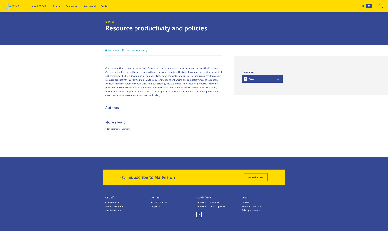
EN (369, 5)
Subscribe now (256, 177)
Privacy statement (251, 210)
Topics (56, 6)
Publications (72, 6)
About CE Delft (39, 6)
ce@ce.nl (155, 206)
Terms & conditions (252, 206)
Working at (90, 6)
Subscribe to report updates (210, 206)
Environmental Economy (118, 128)
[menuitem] (39, 6)
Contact (105, 6)
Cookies (246, 202)
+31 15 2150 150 (159, 202)
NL (363, 5)
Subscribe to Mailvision (208, 202)
